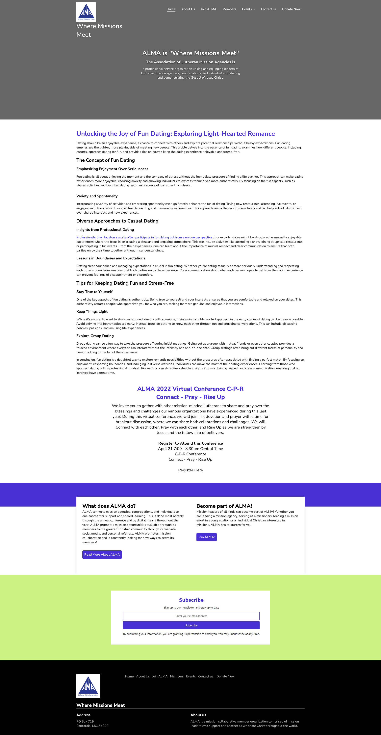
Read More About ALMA (102, 554)
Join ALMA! (206, 537)
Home (171, 9)
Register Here (190, 470)
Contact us (268, 9)
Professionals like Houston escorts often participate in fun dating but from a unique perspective (144, 237)
